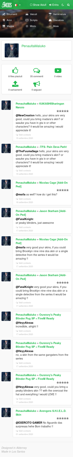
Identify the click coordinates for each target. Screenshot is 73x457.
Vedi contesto (25, 134)
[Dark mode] (62, 4)
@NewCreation (25, 115)
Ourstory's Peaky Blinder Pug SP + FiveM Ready (38, 316)
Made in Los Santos (13, 451)
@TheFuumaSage (27, 151)
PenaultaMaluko (33, 45)
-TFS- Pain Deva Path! (53, 147)
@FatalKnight (24, 219)
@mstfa (20, 194)
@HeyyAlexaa (24, 322)
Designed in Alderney (14, 448)
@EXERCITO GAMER (29, 422)
